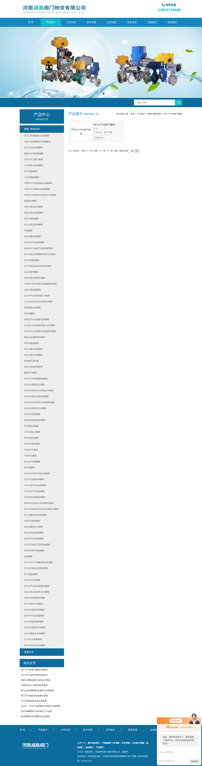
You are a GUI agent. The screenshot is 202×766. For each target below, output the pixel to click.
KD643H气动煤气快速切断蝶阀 (38, 248)
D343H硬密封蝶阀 (32, 236)
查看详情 (99, 138)
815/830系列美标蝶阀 (34, 550)
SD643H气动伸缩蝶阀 (34, 615)
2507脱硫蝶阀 (30, 171)
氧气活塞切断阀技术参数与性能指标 (37, 690)
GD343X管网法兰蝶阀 (34, 384)
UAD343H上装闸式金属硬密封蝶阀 (40, 331)
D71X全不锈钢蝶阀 (33, 639)
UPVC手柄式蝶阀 (32, 444)
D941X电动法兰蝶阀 (33, 207)
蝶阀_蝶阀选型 (154, 114)
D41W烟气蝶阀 (31, 272)
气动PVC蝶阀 (30, 455)
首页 (132, 114)
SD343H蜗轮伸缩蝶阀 (34, 610)
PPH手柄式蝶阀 (31, 438)
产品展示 (51, 22)
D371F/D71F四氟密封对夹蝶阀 (38, 562)
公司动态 (111, 22)
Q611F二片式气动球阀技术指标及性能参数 (40, 706)
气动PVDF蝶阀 (31, 450)
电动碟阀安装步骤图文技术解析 (35, 716)
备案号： (126, 752)
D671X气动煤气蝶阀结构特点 (34, 675)
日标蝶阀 (28, 556)
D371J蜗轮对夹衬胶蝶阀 (35, 515)
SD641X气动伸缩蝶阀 (34, 242)
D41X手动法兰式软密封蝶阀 (37, 544)
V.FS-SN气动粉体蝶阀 (34, 491)
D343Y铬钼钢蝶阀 (32, 290)
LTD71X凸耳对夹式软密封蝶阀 (38, 301)
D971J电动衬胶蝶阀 (33, 349)
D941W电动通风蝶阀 (33, 533)
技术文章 (91, 22)
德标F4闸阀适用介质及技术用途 (35, 680)
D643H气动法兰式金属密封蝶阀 (38, 503)
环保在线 (92, 756)
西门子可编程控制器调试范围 (34, 695)
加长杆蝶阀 (29, 467)
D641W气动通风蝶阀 (33, 538)
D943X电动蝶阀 (31, 343)
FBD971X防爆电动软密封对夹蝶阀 (40, 195)
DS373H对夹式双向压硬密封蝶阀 (39, 402)
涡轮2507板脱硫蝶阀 (33, 153)
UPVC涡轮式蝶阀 (32, 432)
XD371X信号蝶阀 (32, 580)
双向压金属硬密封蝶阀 (34, 337)
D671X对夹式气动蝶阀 (34, 645)
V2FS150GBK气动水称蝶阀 (37, 473)
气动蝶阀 (28, 230)
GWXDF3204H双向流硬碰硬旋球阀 (40, 284)
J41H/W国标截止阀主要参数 (34, 701)
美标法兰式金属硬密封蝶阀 (36, 319)
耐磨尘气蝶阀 (30, 373)
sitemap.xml (86, 761)
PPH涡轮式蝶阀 (31, 426)
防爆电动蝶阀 (30, 201)
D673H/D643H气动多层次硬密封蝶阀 (41, 509)
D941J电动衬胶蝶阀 (33, 355)
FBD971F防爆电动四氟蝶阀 (37, 189)
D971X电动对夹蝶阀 (33, 604)
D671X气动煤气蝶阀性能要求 (34, 670)
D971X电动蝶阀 (31, 218)
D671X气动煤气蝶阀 (173, 114)
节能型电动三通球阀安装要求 (34, 685)
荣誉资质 (132, 22)
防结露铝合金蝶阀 (32, 307)
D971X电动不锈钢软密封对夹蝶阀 (39, 254)
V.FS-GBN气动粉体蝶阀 (35, 485)
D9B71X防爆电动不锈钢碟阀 (37, 141)
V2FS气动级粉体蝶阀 (34, 479)
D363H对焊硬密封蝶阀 (34, 598)
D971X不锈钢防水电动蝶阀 (36, 136)
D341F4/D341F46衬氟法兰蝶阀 (38, 390)
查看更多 (29, 652)
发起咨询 (194, 761)
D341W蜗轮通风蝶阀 (33, 621)
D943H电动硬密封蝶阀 (34, 278)
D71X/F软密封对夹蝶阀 (35, 627)
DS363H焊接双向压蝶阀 (35, 408)
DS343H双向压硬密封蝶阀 (36, 396)
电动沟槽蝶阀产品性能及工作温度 (36, 711)
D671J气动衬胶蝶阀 (33, 147)
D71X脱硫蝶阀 (31, 574)
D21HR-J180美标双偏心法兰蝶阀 (39, 325)
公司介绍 (71, 22)
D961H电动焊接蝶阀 (33, 213)
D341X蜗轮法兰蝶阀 (33, 527)
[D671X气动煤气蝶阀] (81, 132)
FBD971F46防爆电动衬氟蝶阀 (38, 183)
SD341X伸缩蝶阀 (32, 521)
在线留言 (152, 22)
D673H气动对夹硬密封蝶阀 (36, 586)
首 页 (30, 22)
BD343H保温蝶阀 (32, 461)
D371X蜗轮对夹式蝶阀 (34, 633)
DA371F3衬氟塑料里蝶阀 (35, 378)
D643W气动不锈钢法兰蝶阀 (37, 295)
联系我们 (172, 22)
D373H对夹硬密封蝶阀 (34, 497)
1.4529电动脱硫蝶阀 (33, 165)
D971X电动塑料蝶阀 (33, 224)
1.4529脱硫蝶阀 (31, 177)
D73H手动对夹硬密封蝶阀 (36, 568)
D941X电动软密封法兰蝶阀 (36, 592)
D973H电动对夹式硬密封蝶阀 (37, 266)
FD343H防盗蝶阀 (32, 414)
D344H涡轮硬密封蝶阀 (34, 420)
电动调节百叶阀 (31, 361)
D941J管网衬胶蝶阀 (33, 367)
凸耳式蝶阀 (29, 313)
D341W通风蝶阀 (31, 260)
